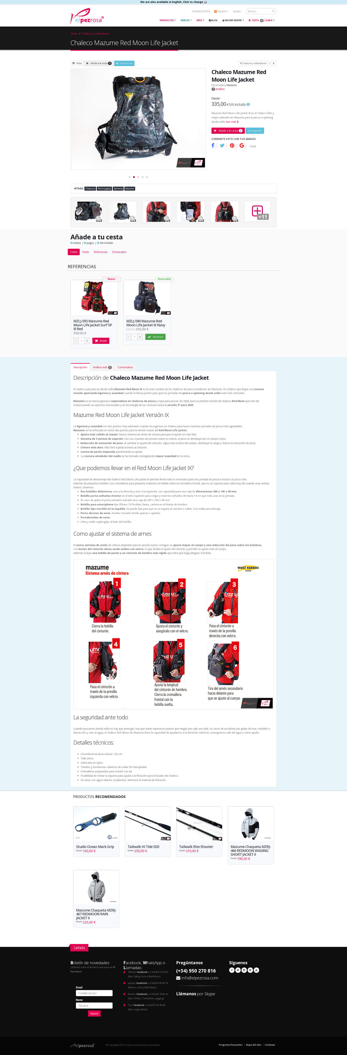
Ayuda (236, 11)
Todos (74, 252)
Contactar (270, 1044)
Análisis (219, 89)
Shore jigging (104, 188)
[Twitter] (238, 970)
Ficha (79, 63)
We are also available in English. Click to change (172, 2)
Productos (167, 20)
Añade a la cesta (100, 63)
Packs (85, 252)
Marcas (185, 20)
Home (74, 33)
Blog (214, 20)
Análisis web (102, 367)
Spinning (118, 188)
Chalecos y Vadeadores (95, 33)
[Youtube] (256, 970)
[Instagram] (244, 970)
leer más (231, 121)
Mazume (231, 85)
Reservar (158, 336)
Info (199, 20)
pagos (90, 243)
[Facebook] (232, 970)
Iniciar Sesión (233, 20)
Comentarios (125, 367)
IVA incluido (106, 243)
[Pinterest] (250, 970)
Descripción (126, 63)
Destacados (119, 252)
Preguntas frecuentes (231, 1044)
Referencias (101, 252)
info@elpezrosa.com (199, 978)
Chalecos (90, 188)
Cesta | (261, 20)
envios (77, 243)
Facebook (142, 972)
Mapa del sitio (253, 1044)
